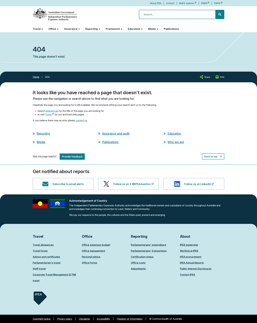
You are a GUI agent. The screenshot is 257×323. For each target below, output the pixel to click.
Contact (170, 3)
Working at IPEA (189, 250)
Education (174, 133)
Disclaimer (84, 318)
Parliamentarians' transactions (149, 250)
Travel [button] (37, 28)
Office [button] (52, 28)
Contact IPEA (187, 274)
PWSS (218, 3)
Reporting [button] (91, 28)
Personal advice (91, 256)
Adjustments (138, 268)
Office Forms (89, 262)
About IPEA (155, 3)
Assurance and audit (116, 133)
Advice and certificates (46, 256)
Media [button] (152, 28)
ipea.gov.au (52, 110)
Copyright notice (42, 318)
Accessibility (103, 318)
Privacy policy (64, 318)
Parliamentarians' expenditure (148, 244)
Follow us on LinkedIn (197, 186)
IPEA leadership (189, 244)
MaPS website (187, 3)
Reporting (43, 133)
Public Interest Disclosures (195, 268)
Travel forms (40, 250)
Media (41, 142)
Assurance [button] (70, 28)
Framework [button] (113, 28)
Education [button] (134, 28)
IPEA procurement (190, 256)
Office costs (138, 262)
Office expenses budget (96, 244)
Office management (93, 250)
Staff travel (39, 268)
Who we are (175, 142)
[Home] (55, 14)
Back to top (211, 156)
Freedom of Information (129, 318)
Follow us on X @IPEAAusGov (132, 186)
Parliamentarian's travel (46, 262)
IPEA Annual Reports (192, 262)
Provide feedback (72, 156)
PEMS (205, 3)
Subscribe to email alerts (68, 184)
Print (222, 77)
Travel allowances (43, 244)
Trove (49, 114)
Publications (171, 28)
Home (36, 76)
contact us (81, 120)
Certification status (142, 256)
